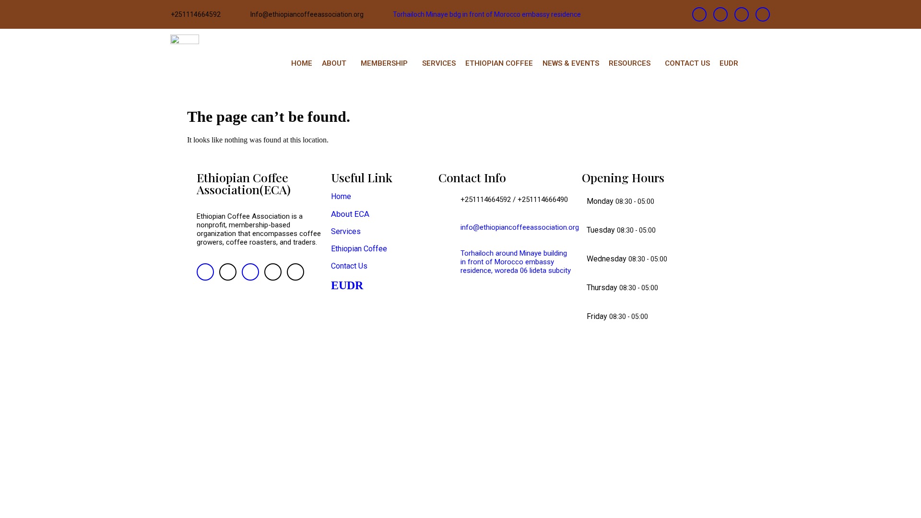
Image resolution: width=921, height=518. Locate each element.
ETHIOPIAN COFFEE (499, 63)
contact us (349, 266)
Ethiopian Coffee (359, 248)
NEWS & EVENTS (571, 63)
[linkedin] (741, 14)
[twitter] (720, 14)
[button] (336, 63)
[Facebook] (699, 14)
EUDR (729, 63)
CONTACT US (687, 63)
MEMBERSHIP (384, 63)
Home (341, 196)
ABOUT (334, 63)
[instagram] (763, 14)
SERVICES (439, 63)
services (346, 231)
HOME (301, 63)
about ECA (350, 214)
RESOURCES (629, 63)
